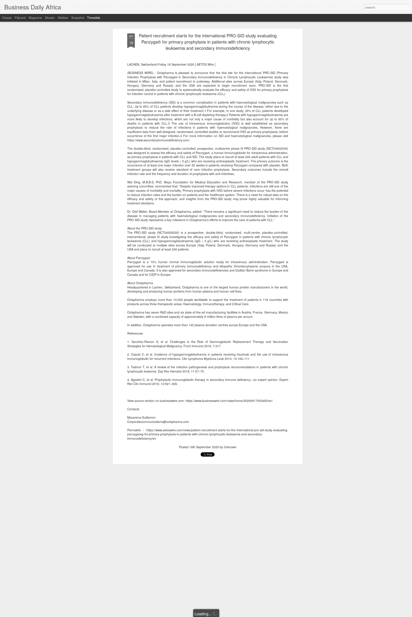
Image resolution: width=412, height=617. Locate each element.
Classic (7, 17)
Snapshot (77, 17)
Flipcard (20, 17)
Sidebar (63, 17)
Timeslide (93, 17)
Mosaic (50, 17)
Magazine (35, 17)
